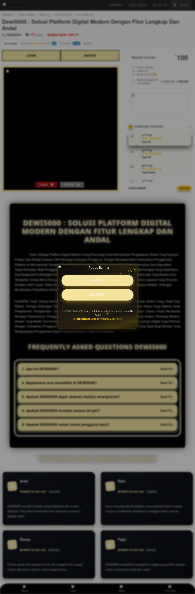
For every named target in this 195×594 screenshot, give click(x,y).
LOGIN (97, 280)
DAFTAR (97, 294)
